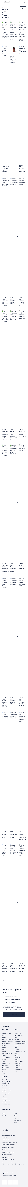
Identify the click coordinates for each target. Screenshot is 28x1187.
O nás (3, 1113)
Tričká (3, 1073)
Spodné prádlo (5, 1067)
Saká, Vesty (5, 1065)
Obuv (3, 1061)
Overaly (4, 1055)
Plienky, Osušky (6, 1100)
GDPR (15, 1115)
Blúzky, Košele (18, 1033)
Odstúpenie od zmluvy (17, 1121)
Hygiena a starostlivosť (7, 1096)
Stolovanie (4, 1102)
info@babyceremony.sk (10, 1175)
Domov (3, 7)
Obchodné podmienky (16, 1117)
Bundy (3, 1035)
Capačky (4, 1037)
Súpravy (4, 1069)
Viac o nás (14, 1014)
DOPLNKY (5, 9)
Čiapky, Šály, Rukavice (7, 1039)
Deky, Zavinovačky (6, 1090)
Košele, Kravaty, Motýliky (6, 1044)
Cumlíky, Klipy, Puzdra (7, 1081)
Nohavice (4, 1051)
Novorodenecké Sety (7, 1053)
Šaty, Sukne (17, 1063)
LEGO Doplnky (5, 1098)
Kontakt (4, 1115)
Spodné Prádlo (18, 1065)
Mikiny (3, 1049)
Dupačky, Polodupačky (7, 1041)
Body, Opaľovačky (6, 1033)
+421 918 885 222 (8, 1173)
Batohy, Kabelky (6, 1079)
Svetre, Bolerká (18, 1069)
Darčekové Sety (6, 1088)
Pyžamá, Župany (6, 1063)
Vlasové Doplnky (6, 1104)
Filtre (23, 8)
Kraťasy (4, 1047)
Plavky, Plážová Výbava (6, 1058)
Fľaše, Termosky (6, 1092)
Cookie (15, 1113)
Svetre (3, 1071)
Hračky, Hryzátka (6, 1094)
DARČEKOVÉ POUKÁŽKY (5, 1085)
